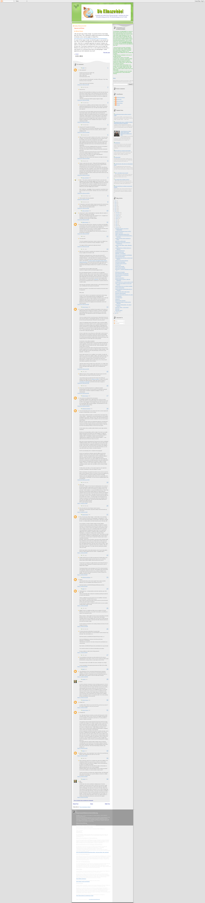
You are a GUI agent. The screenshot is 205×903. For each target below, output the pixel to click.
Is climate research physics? (121, 263)
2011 (116, 209)
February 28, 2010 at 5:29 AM (83, 100)
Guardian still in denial (119, 252)
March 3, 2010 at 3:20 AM (82, 776)
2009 (116, 313)
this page (96, 279)
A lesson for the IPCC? (119, 277)
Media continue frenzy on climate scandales (123, 286)
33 (107, 758)
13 (107, 249)
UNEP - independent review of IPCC (122, 234)
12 (107, 236)
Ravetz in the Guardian (119, 266)
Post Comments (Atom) (85, 807)
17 (107, 396)
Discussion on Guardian (120, 272)
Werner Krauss (85, 307)
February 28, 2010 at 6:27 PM (83, 383)
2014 (116, 205)
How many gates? (118, 310)
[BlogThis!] (77, 56)
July (116, 219)
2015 (116, 203)
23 (107, 577)
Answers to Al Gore (79, 28)
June (117, 221)
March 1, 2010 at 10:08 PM (82, 676)
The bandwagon (118, 296)
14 (107, 307)
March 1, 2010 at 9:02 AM (82, 574)
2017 (116, 200)
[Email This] (76, 56)
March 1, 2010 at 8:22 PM (82, 666)
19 (107, 482)
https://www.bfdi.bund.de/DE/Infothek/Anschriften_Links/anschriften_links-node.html (92, 852)
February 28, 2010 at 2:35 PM (83, 219)
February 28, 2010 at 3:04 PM (83, 233)
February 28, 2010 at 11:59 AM (83, 132)
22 (107, 555)
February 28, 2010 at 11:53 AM (83, 122)
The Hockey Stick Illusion (120, 262)
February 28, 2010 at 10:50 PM (83, 406)
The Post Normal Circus (120, 250)
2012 (116, 208)
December (118, 212)
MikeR (83, 669)
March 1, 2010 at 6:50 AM (82, 552)
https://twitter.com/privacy (81, 878)
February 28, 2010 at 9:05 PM (83, 393)
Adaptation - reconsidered (120, 253)
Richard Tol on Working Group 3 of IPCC (123, 231)
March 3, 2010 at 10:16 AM (82, 797)
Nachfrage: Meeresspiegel (120, 293)
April (116, 224)
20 (107, 506)
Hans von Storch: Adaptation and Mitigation (123, 255)
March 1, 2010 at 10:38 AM (82, 605)
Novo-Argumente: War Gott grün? (121, 273)
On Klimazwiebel (117, 157)
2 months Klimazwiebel (119, 287)
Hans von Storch (85, 177)
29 (107, 679)
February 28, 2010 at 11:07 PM (83, 479)
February (117, 227)
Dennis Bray (119, 99)
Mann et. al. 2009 (95, 379)
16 (107, 386)
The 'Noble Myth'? (118, 297)
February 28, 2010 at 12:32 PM (83, 175)
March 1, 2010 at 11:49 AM (82, 626)
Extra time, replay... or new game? (122, 307)
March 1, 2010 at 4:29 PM (82, 652)
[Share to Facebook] (80, 56)
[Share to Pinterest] (82, 56)
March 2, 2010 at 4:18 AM (82, 707)
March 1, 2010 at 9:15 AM (82, 586)
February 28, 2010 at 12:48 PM (83, 193)
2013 (116, 206)
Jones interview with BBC (120, 267)
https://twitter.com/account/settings (83, 881)
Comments (117, 323)
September (118, 216)
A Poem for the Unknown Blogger (121, 260)
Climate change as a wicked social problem (122, 150)
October (117, 215)
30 (107, 700)
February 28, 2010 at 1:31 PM (83, 199)
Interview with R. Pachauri (120, 300)
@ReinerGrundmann (86, 408)
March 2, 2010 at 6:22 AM (82, 748)
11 (107, 222)
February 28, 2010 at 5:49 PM (83, 304)
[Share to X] (79, 56)
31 (107, 710)
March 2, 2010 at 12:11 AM (82, 697)
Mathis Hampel (85, 222)
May (116, 222)
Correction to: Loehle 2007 (84, 381)
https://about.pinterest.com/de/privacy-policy (84, 895)
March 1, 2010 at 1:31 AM (82, 503)
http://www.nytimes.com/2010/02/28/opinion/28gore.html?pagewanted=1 (90, 38)
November (118, 214)
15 (107, 371)
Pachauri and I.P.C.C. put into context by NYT (124, 282)
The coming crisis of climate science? (122, 179)
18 (107, 409)
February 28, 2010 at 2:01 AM (83, 84)
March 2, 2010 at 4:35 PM (82, 755)
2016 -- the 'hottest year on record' (121, 172)
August (117, 218)
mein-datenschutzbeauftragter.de (94, 899)
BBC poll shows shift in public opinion (122, 291)
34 (107, 779)
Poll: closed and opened (120, 256)
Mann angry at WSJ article (120, 241)
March (117, 225)
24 (107, 589)
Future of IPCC (118, 276)
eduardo (83, 679)
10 (107, 211)
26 (107, 629)
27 (107, 655)
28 (107, 669)
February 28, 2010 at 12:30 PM (83, 158)
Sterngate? (117, 308)
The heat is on (118, 264)
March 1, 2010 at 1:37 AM (82, 512)
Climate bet (117, 299)
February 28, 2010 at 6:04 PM (83, 369)
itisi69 (83, 67)
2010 (116, 211)
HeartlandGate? (117, 142)
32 (107, 751)
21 (107, 515)
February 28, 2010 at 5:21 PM (83, 246)
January (117, 311)
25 (107, 608)
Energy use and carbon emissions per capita (124, 294)
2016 (116, 202)
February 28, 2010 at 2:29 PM (83, 208)
